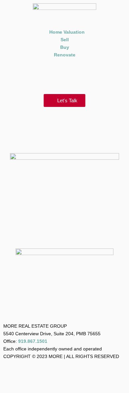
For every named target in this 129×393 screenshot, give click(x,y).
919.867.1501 (32, 341)
